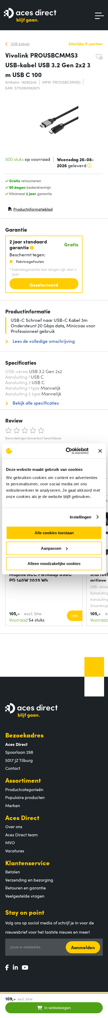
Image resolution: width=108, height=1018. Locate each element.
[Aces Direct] (30, 15)
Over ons (13, 826)
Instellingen (80, 517)
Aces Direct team (21, 834)
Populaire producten (25, 797)
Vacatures (14, 850)
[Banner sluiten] (100, 451)
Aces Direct (22, 817)
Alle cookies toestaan (54, 533)
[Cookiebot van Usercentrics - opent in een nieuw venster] (67, 450)
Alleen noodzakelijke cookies (54, 563)
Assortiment (23, 780)
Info (74, 615)
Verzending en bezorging (29, 880)
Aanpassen (51, 548)
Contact (12, 768)
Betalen (12, 871)
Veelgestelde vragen (24, 896)
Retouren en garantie (25, 887)
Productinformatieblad (30, 210)
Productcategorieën (24, 789)
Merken (12, 805)
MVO (10, 842)
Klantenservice (27, 862)
